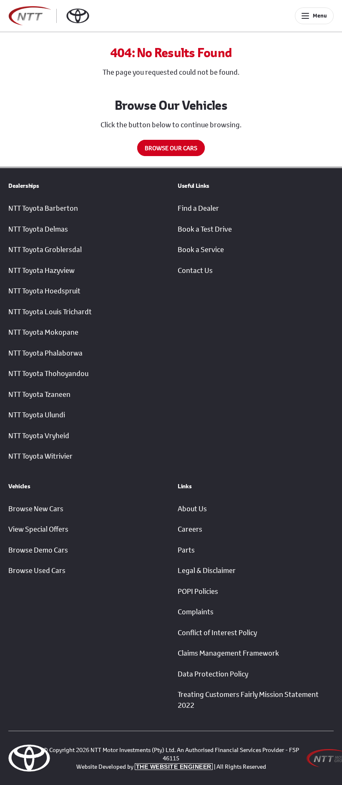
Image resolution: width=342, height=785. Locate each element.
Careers (190, 529)
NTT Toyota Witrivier (40, 456)
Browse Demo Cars (38, 550)
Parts (186, 550)
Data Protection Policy (213, 674)
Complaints (196, 611)
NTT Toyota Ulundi (36, 414)
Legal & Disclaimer (207, 570)
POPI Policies (198, 591)
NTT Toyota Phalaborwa (45, 353)
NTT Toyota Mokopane (43, 332)
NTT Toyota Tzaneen (39, 394)
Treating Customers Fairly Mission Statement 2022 (248, 700)
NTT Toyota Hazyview (41, 270)
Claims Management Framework (228, 653)
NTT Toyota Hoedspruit (44, 290)
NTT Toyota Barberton (43, 208)
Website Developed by (143, 766)
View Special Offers (38, 529)
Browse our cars (171, 148)
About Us (192, 508)
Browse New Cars (35, 508)
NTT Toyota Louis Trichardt (50, 311)
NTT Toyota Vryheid (38, 435)
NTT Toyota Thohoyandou (48, 373)
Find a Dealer (198, 208)
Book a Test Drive (205, 229)
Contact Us (195, 270)
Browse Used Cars (36, 570)
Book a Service (201, 249)
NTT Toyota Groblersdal (45, 249)
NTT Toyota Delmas (38, 229)
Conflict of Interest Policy (217, 632)
